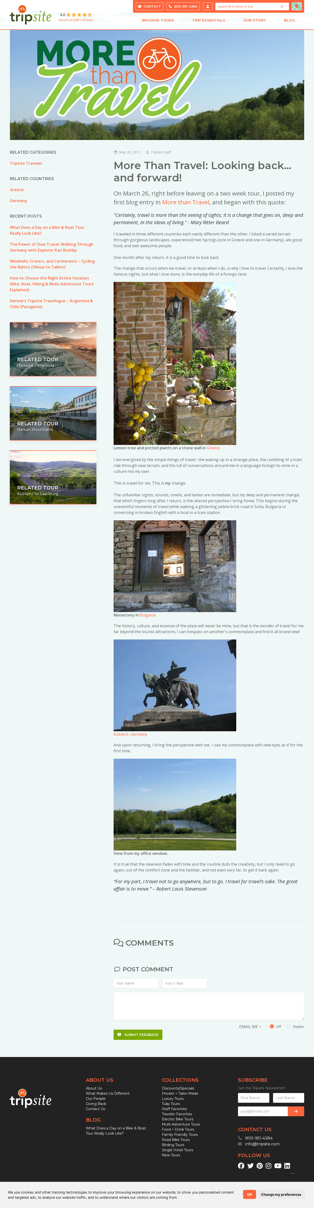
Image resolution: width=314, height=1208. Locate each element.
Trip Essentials (208, 20)
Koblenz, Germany (130, 734)
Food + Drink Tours (178, 1129)
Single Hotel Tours (177, 1150)
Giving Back (96, 1104)
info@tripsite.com (262, 1144)
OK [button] (249, 1194)
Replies (298, 1026)
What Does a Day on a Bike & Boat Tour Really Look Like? (47, 230)
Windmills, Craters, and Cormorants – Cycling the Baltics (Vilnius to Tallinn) (52, 264)
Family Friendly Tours (180, 1134)
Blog (289, 20)
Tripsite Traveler (26, 163)
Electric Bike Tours (177, 1119)
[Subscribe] (296, 1111)
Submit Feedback (140, 1035)
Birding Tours (173, 1145)
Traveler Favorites (177, 1114)
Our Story (254, 20)
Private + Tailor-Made (180, 1093)
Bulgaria (148, 615)
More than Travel (185, 202)
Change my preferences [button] (281, 1194)
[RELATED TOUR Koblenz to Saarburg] (53, 477)
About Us (94, 1088)
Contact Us (95, 1109)
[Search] (282, 7)
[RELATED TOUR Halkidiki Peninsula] (53, 349)
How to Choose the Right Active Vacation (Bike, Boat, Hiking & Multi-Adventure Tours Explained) (52, 283)
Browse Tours (158, 20)
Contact (152, 6)
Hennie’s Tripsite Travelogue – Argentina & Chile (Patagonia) (51, 303)
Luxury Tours (172, 1098)
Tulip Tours (171, 1104)
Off (289, 1026)
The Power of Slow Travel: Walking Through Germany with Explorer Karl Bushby (51, 247)
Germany (18, 200)
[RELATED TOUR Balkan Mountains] (53, 412)
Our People (95, 1098)
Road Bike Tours (176, 1140)
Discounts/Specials (178, 1088)
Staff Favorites (174, 1109)
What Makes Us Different (108, 1093)
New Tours (171, 1155)
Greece (213, 448)
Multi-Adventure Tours (181, 1124)
